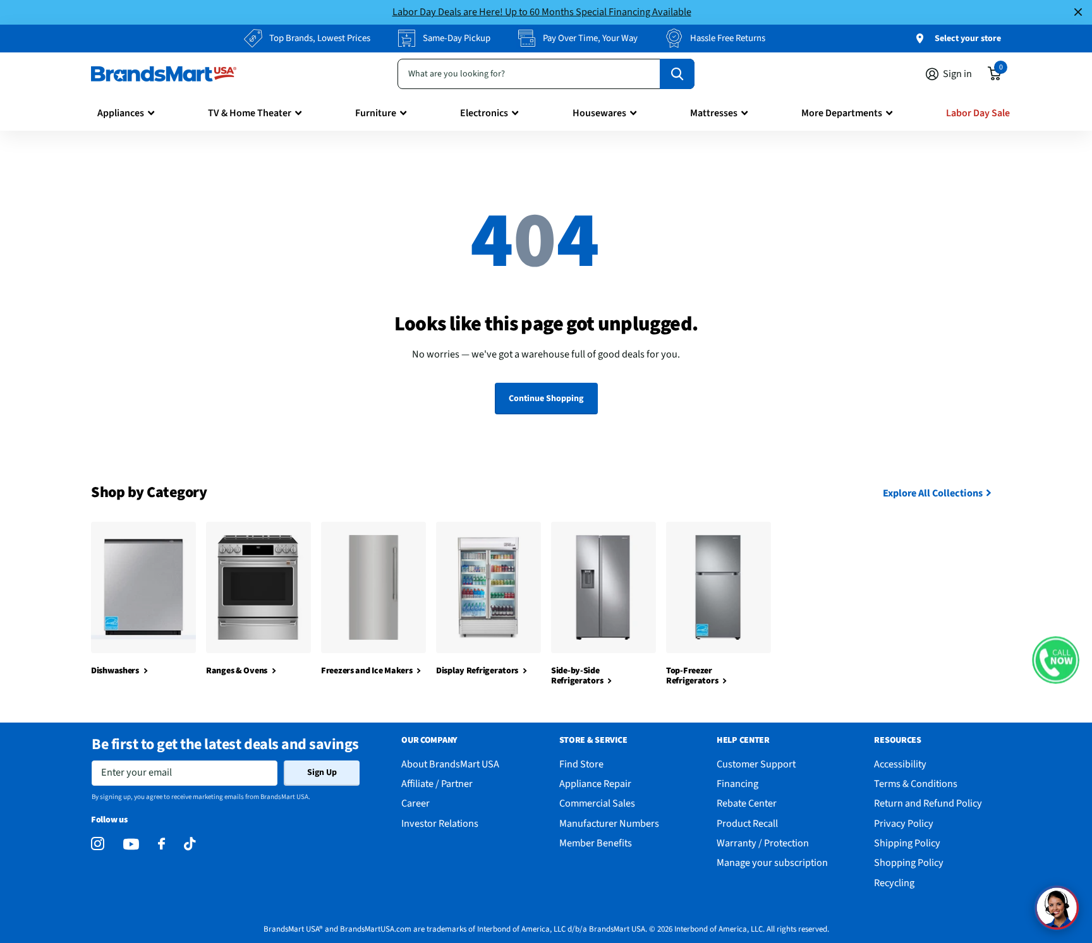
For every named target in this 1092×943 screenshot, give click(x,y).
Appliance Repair (595, 783)
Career (415, 803)
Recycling (894, 882)
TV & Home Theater (249, 113)
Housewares (599, 113)
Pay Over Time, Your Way (590, 38)
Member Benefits (595, 843)
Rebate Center (747, 803)
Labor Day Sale (978, 113)
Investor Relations (439, 823)
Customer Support (756, 764)
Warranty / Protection (763, 843)
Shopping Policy (908, 862)
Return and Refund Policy (928, 803)
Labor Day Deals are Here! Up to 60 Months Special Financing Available (541, 11)
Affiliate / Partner (437, 783)
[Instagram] (97, 844)
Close (1078, 12)
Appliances (120, 113)
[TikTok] (189, 844)
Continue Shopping (546, 398)
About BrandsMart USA (450, 764)
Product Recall (747, 823)
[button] (1055, 660)
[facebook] (161, 844)
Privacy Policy (903, 823)
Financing (737, 783)
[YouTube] (131, 844)
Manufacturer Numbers (609, 823)
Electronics (484, 113)
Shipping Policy (907, 843)
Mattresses (713, 113)
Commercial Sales (597, 803)
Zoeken (677, 74)
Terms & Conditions (915, 783)
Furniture (375, 113)
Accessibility (900, 764)
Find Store (581, 764)
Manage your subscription (772, 862)
